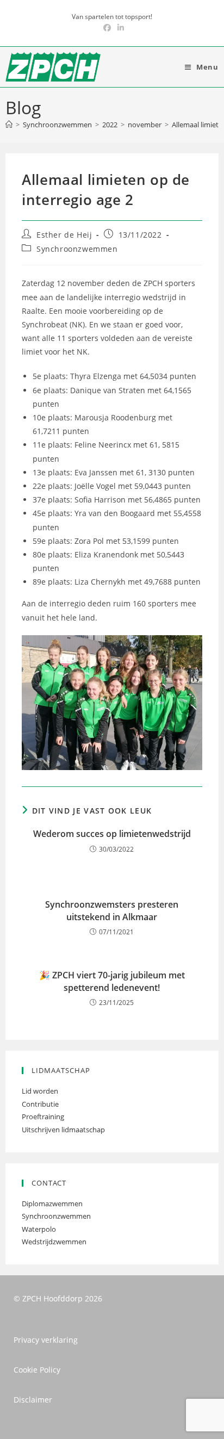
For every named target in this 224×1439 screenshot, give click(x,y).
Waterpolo (39, 1229)
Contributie (40, 1104)
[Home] (9, 124)
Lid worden (40, 1091)
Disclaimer (33, 1399)
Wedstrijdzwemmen (54, 1241)
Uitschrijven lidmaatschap (63, 1129)
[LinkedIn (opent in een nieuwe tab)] (119, 28)
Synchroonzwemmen (77, 249)
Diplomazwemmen (52, 1203)
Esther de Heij (64, 235)
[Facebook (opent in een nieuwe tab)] (107, 28)
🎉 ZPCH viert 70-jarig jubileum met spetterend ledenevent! (112, 981)
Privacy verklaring (46, 1340)
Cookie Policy (37, 1369)
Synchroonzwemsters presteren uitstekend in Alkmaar (111, 910)
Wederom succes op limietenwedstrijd (112, 834)
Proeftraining (43, 1116)
